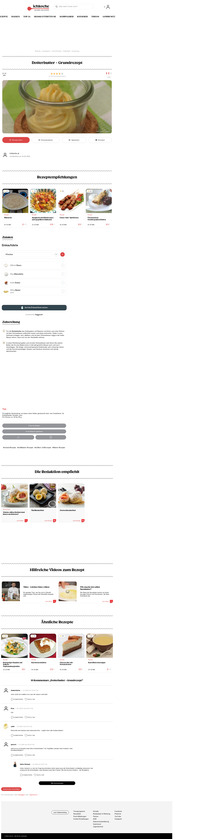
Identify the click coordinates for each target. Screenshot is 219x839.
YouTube (118, 816)
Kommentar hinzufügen (11, 789)
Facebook (118, 811)
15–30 (4, 73)
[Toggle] (107, 7)
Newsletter (77, 814)
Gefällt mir (31, 699)
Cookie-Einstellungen (81, 819)
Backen (16, 17)
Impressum (97, 824)
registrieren (33, 795)
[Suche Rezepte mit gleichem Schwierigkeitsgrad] (109, 74)
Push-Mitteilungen (79, 816)
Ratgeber (82, 17)
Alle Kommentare (57, 783)
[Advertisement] (57, 544)
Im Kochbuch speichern (34, 431)
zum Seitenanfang (60, 812)
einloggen (21, 795)
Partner (95, 816)
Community (109, 17)
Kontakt (96, 811)
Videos (95, 17)
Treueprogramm (79, 811)
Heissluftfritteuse (45, 17)
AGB (94, 819)
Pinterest (118, 814)
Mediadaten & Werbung (101, 814)
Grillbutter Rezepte (25, 448)
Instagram (118, 819)
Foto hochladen (34, 426)
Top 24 (26, 17)
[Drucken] (50, 437)
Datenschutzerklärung (101, 821)
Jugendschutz (98, 826)
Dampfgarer (67, 17)
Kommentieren (18, 699)
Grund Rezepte (10, 448)
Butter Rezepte (59, 448)
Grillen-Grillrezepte (43, 448)
